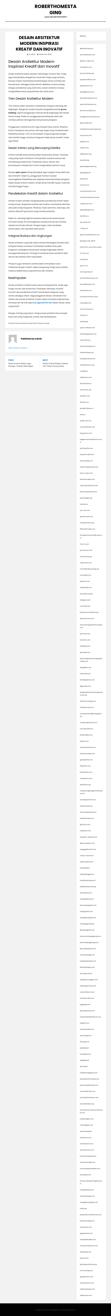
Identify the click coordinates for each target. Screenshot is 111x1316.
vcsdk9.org (83, 371)
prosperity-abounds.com (88, 837)
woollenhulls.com (86, 587)
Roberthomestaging (56, 9)
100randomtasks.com (87, 529)
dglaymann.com (85, 686)
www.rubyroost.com (87, 1150)
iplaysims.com (85, 581)
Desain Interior (33, 323)
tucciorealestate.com (87, 1091)
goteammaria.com (86, 517)
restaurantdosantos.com (89, 1246)
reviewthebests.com (87, 992)
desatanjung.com (86, 893)
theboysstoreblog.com (88, 701)
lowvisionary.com (86, 290)
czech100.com (85, 606)
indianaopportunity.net (88, 986)
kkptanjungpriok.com (87, 930)
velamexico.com (85, 1138)
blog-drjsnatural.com (87, 1011)
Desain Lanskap (44, 323)
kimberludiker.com (86, 735)
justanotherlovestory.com (89, 278)
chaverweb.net (85, 674)
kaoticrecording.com (87, 1221)
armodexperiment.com (88, 800)
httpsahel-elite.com (87, 998)
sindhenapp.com (85, 1252)
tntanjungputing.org (87, 924)
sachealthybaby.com (87, 1196)
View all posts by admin (17, 348)
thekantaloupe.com (87, 352)
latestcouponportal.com (88, 492)
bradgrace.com (85, 600)
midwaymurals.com (87, 707)
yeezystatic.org (85, 390)
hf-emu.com (84, 253)
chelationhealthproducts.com (90, 1017)
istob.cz (83, 415)
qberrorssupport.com (87, 843)
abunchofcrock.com (87, 618)
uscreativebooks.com (87, 427)
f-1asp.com (84, 228)
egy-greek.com (85, 222)
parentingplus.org (86, 498)
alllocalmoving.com (86, 48)
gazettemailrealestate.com (90, 235)
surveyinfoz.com (86, 135)
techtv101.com (85, 340)
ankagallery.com (85, 667)
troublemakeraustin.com (88, 723)
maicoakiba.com (85, 303)
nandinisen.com (85, 831)
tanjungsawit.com (86, 911)
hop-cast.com (85, 510)
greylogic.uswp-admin (87, 241)
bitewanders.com (86, 772)
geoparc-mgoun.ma (87, 61)
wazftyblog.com (86, 1036)
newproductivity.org (87, 523)
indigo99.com (84, 1023)
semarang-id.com (86, 973)
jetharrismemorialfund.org (89, 612)
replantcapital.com (86, 862)
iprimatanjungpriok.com (88, 905)
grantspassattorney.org (88, 1264)
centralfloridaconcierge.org (89, 569)
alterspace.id (84, 1042)
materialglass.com (86, 1125)
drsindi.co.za (84, 402)
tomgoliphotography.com (89, 1202)
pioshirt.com (84, 741)
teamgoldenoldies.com (88, 1239)
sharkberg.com (85, 646)
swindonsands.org (86, 806)
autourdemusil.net (86, 594)
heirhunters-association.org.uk (90, 247)
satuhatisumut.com (87, 1283)
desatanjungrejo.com (87, 967)
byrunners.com (85, 640)
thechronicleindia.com (87, 346)
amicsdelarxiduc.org (87, 1104)
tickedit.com (84, 148)
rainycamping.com (86, 461)
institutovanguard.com (88, 1156)
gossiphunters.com (86, 1277)
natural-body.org (86, 557)
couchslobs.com (85, 575)
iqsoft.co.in (84, 266)
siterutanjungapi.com (87, 955)
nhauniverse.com (86, 1227)
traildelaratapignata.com (89, 1073)
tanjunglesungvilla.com (88, 918)
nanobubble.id (85, 868)
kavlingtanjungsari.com (88, 961)
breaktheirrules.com (87, 818)
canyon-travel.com (87, 856)
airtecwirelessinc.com (87, 55)
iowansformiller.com (87, 454)
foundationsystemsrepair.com (90, 129)
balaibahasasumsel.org (88, 887)
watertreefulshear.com (88, 104)
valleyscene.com (86, 563)
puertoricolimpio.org (87, 73)
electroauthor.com (86, 448)
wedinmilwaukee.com (87, 1289)
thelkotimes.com (86, 1295)
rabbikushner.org (85, 154)
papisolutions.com (86, 86)
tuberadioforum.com (87, 365)
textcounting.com (86, 1271)
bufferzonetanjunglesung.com (90, 936)
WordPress (72, 1310)
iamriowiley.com (85, 1175)
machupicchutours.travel (89, 297)
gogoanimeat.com (86, 1233)
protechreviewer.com (87, 754)
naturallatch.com (86, 67)
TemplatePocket (55, 1310)
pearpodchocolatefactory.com (91, 1215)
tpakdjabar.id (84, 1060)
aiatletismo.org (85, 785)
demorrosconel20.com (88, 111)
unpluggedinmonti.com (88, 849)
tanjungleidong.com (87, 899)
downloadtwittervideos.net (89, 1079)
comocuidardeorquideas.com (90, 1169)
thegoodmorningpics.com (89, 980)
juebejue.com (84, 142)
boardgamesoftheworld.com (90, 117)
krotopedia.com (85, 1054)
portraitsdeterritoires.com (89, 1097)
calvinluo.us (84, 504)
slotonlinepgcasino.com (88, 334)
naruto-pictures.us (86, 309)
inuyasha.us (84, 259)
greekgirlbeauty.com (87, 92)
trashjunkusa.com (86, 778)
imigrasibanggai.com (87, 874)
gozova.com (84, 1258)
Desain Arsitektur (21, 323)
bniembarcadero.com (87, 479)
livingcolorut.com (86, 433)
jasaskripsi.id (84, 1048)
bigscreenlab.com (86, 123)
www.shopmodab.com (87, 1162)
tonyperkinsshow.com (87, 359)
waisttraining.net (86, 1131)
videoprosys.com (86, 377)
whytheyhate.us (85, 383)
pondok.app (84, 321)
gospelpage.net (85, 173)
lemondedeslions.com (87, 284)
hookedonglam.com (87, 1119)
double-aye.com (85, 421)
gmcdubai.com (85, 652)
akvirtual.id (84, 1066)
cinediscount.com (86, 204)
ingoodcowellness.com (88, 80)
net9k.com (84, 315)
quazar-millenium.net (87, 328)
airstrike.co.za (85, 396)
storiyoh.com (84, 185)
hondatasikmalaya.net (88, 880)
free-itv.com (84, 544)
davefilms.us (84, 216)
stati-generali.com (86, 729)
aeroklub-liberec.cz (86, 408)
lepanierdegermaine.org (88, 166)
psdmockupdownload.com (89, 1085)
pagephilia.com (85, 1004)
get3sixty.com (85, 825)
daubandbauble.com (87, 210)
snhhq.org (83, 1208)
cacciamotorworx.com (88, 191)
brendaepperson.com (87, 680)
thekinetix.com (85, 766)
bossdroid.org (84, 160)
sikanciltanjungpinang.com (89, 942)
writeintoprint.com (86, 1144)
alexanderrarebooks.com (88, 98)
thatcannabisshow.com (88, 812)
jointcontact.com (86, 550)
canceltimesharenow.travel (89, 197)
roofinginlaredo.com (87, 1190)
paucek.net (84, 179)
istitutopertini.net (86, 272)
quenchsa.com (85, 634)
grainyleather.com (86, 760)
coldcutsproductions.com (89, 485)
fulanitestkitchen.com (88, 747)
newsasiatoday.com (87, 1029)
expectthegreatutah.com (89, 467)
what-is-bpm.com (86, 473)
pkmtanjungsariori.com (88, 949)
